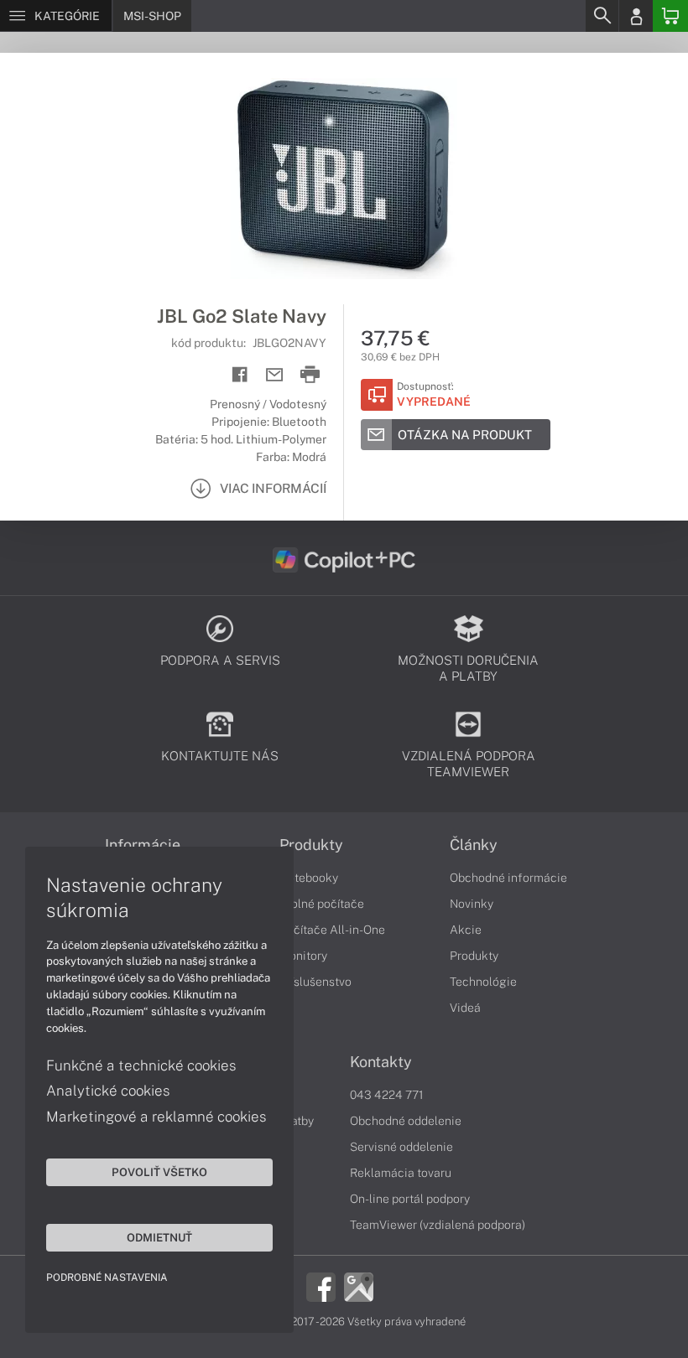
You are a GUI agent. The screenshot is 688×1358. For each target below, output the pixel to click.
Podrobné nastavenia (107, 1277)
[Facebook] (321, 1286)
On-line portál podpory (410, 1198)
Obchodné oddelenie (405, 1120)
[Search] (601, 16)
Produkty (311, 845)
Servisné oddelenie (401, 1146)
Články (474, 845)
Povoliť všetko (159, 1172)
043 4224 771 (387, 1094)
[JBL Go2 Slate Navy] (344, 178)
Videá (465, 1007)
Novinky (471, 903)
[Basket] (670, 16)
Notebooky (308, 877)
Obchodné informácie (508, 877)
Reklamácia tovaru (400, 1172)
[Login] (636, 16)
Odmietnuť (159, 1237)
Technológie (483, 981)
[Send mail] (274, 375)
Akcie (466, 929)
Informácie (142, 845)
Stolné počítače (321, 903)
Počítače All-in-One (332, 929)
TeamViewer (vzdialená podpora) (437, 1224)
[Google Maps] (358, 1286)
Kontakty (381, 1062)
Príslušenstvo (315, 981)
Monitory (303, 955)
